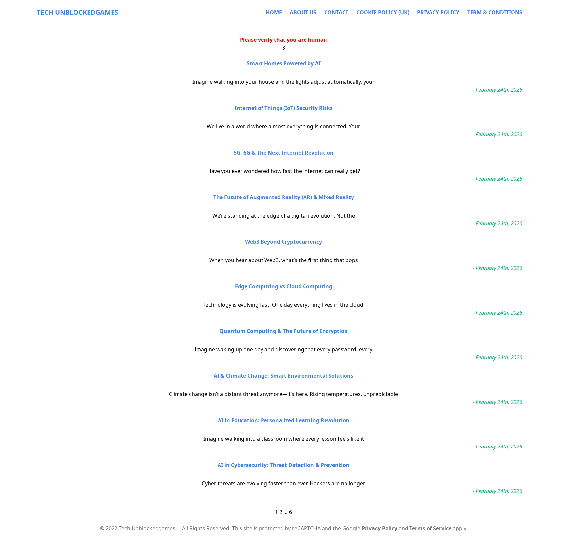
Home (274, 12)
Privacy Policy (438, 12)
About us (303, 12)
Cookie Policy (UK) (382, 12)
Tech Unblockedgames (77, 12)
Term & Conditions (494, 12)
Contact (336, 12)
